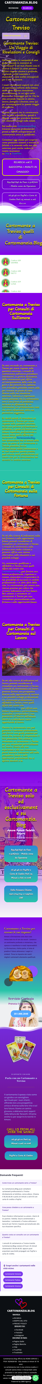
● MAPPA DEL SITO (20, 1321)
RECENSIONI (13, 8)
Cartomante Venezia (13, 1274)
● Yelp (14, 1347)
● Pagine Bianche (19, 1344)
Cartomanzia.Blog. (26, 437)
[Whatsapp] (35, 1378)
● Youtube (18, 1332)
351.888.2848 (21, 1013)
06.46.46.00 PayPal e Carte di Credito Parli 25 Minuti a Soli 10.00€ (21, 874)
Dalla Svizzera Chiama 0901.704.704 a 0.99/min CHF (21, 894)
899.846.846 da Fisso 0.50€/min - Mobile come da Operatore (22, 184)
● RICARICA (17, 1318)
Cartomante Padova (13, 1280)
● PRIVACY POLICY (20, 1323)
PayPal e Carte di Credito (21, 1155)
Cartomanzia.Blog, (11, 708)
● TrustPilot (16, 1350)
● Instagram (19, 1335)
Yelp (7, 153)
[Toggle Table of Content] (24, 36)
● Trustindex (17, 1352)
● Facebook (18, 1330)
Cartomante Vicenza (13, 1286)
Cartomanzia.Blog (27, 126)
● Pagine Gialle (18, 1341)
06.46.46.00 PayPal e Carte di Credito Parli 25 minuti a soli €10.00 (22, 199)
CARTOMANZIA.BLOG (21, 2)
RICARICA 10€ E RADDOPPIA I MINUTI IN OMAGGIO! (23, 167)
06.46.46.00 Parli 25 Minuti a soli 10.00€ (21, 1141)
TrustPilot (16, 153)
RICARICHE (27, 8)
